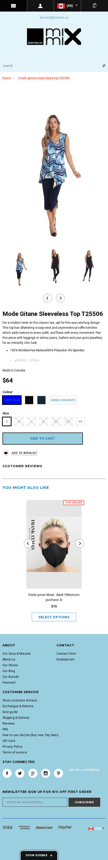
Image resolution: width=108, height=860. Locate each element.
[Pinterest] (58, 773)
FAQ (5, 729)
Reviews (9, 723)
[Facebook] (7, 773)
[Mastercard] (44, 827)
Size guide (10, 712)
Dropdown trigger (40, 6)
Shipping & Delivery (16, 718)
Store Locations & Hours (20, 700)
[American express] (24, 827)
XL (43, 421)
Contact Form (66, 653)
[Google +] (32, 773)
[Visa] (8, 827)
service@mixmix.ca (54, 17)
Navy (41, 400)
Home (7, 78)
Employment (65, 659)
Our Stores (10, 665)
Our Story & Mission (17, 653)
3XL (68, 421)
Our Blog (9, 671)
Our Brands (11, 677)
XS (80, 421)
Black (29, 400)
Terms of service (15, 752)
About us (9, 659)
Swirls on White (63, 400)
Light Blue (12, 400)
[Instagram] (45, 773)
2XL (56, 421)
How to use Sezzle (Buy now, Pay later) (31, 735)
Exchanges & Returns (18, 706)
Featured (9, 682)
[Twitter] (19, 773)
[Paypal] (65, 827)
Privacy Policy (12, 746)
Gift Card (9, 741)
